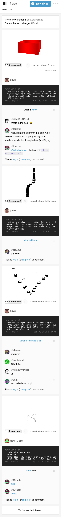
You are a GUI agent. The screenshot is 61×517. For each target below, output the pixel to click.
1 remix (52, 65)
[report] (28, 65)
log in (15, 159)
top (11, 9)
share (43, 65)
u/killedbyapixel (19, 150)
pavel (13, 79)
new (4, 9)
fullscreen (50, 70)
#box (13, 4)
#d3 (39, 340)
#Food (34, 23)
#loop (33, 240)
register (26, 159)
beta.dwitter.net (35, 19)
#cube (14, 493)
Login (56, 3)
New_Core (16, 440)
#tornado (31, 340)
